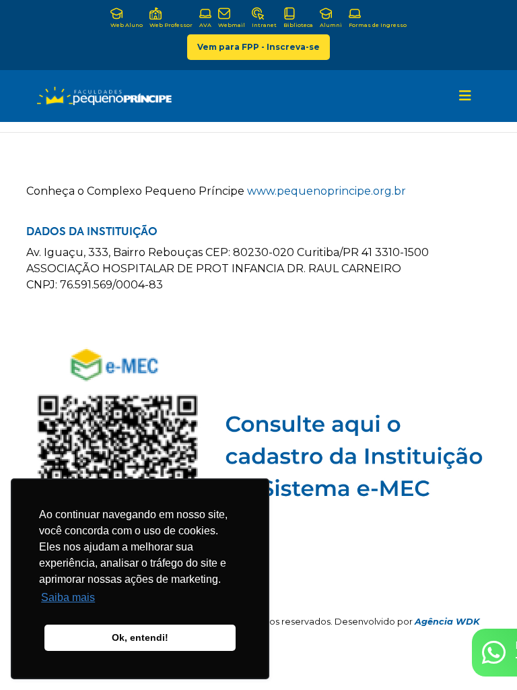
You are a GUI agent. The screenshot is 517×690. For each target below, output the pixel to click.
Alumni (331, 25)
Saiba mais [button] (68, 597)
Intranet (264, 25)
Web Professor (171, 25)
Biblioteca (298, 25)
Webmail (231, 25)
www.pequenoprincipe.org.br (326, 191)
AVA (205, 25)
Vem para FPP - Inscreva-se (258, 47)
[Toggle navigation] (465, 96)
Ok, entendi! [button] (140, 637)
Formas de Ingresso (378, 25)
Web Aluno (126, 25)
